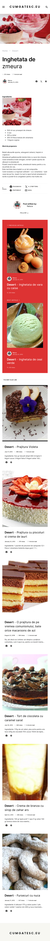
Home (5, 51)
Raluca (10, 80)
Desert (15, 51)
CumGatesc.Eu (25, 7)
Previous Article (16, 225)
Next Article (12, 300)
